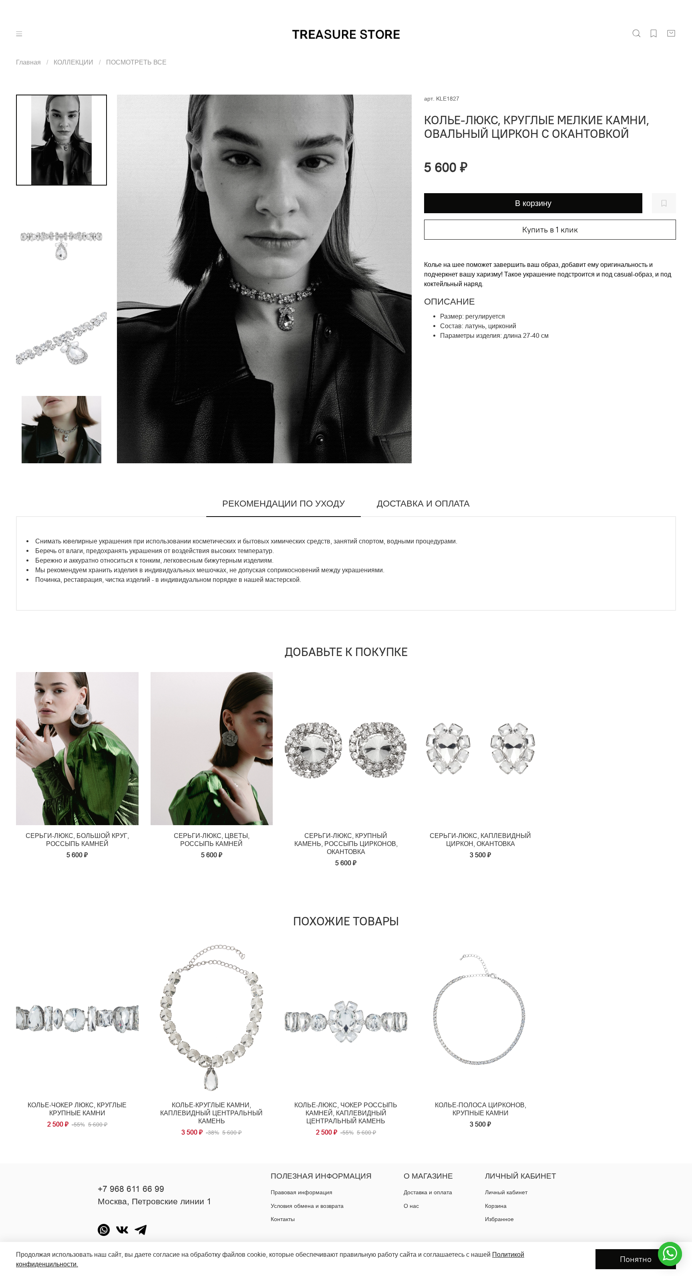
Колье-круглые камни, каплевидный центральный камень (211, 1113)
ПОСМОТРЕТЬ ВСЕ (136, 62)
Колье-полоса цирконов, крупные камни (480, 1108)
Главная (28, 62)
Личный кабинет (506, 1192)
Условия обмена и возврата (307, 1206)
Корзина (496, 1206)
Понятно (636, 1259)
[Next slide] (396, 279)
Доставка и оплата (428, 1192)
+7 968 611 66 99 (131, 1189)
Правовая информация (301, 1192)
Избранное (499, 1219)
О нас (411, 1206)
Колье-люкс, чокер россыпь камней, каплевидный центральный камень (345, 1113)
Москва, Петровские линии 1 (154, 1201)
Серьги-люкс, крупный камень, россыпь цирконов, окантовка (346, 843)
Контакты (283, 1219)
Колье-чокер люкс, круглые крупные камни (77, 1108)
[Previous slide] (133, 279)
